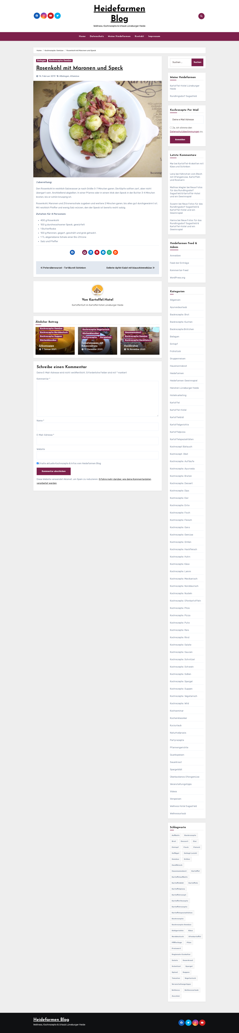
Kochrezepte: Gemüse (60, 60)
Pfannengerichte (179, 747)
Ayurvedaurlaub (178, 307)
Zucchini (176, 996)
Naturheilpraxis (178, 732)
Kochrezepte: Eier (179, 498)
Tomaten (176, 978)
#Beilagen (64, 76)
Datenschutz (97, 36)
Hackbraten (131, 346)
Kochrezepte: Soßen (180, 674)
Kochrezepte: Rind (179, 637)
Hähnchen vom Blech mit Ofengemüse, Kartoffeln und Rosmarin (186, 177)
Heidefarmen (177, 373)
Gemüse (175, 859)
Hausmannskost (133, 332)
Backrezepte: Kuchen (181, 322)
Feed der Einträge (179, 263)
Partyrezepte (90, 337)
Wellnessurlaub (178, 813)
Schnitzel (176, 966)
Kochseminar (177, 710)
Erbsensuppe (46, 346)
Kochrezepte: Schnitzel (182, 659)
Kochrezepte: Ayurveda (182, 468)
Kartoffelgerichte (179, 424)
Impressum (154, 36)
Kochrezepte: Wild (179, 703)
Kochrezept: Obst (179, 454)
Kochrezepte (178, 919)
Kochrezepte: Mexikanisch (184, 578)
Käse (190, 931)
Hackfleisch (177, 865)
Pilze (189, 942)
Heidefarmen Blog (51, 1020)
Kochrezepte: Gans (180, 527)
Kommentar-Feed (179, 270)
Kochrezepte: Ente (179, 505)
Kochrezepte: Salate (180, 644)
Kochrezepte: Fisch (180, 512)
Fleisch (196, 847)
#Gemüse (74, 76)
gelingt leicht (190, 853)
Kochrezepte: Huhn (180, 556)
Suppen (186, 972)
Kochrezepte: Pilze (180, 608)
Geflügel (175, 853)
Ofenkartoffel (195, 936)
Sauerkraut (176, 762)
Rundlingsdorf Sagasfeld (183, 96)
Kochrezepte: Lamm (180, 571)
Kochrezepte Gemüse (181, 925)
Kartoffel (175, 402)
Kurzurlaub (176, 725)
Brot (174, 841)
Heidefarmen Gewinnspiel (184, 380)
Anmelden (175, 255)
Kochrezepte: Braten (181, 476)
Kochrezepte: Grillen (180, 542)
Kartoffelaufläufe (180, 877)
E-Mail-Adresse (45, 435)
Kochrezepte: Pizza (180, 615)
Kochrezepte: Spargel (181, 681)
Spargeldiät (176, 769)
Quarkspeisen (177, 755)
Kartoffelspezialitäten (182, 439)
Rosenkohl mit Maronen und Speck (79, 68)
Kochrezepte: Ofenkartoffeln (185, 600)
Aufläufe (176, 835)
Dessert (184, 841)
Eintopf (174, 344)
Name (40, 420)
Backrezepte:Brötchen (182, 329)
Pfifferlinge (177, 942)
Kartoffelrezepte (179, 907)
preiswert (176, 948)
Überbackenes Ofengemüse (184, 777)
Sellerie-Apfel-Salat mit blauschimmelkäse (129, 267)
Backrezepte (190, 835)
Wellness (176, 990)
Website (41, 449)
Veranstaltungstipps (181, 784)
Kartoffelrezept (179, 895)
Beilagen (41, 60)
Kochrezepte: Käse (179, 564)
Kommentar (43, 379)
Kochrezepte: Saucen (181, 652)
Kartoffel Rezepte (180, 901)
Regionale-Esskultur (181, 954)
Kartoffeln (193, 883)
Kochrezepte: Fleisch (181, 520)
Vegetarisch (190, 978)
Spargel (189, 966)
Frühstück (175, 351)
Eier (195, 841)
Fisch (186, 847)
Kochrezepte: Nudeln (181, 593)
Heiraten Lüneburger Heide (184, 388)
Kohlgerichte (178, 931)
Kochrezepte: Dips (179, 490)
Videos (173, 791)
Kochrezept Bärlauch (181, 446)
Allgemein (175, 300)
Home (82, 36)
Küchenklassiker (48, 340)
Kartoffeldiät (177, 417)
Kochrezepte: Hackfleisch (138, 340)
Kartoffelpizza (177, 432)
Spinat (175, 972)
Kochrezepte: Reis (179, 630)
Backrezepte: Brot (179, 314)
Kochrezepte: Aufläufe (182, 461)
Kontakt (139, 36)
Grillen (187, 859)
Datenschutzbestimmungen (184, 131)
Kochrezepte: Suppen (51, 336)
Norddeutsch (178, 936)
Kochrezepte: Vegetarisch (96, 329)
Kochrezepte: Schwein (182, 666)
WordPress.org (177, 277)
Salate (175, 960)
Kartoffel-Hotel (101, 300)
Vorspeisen (105, 337)
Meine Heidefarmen (119, 36)
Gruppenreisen (178, 358)
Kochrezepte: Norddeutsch (54, 332)
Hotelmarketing (178, 395)
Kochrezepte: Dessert (181, 483)
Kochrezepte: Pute (180, 622)
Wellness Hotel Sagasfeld (183, 806)
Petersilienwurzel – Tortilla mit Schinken (64, 267)
